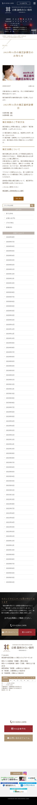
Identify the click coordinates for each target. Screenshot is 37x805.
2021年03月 (10, 527)
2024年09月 (10, 343)
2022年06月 (10, 467)
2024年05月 (10, 361)
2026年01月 (10, 269)
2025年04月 (10, 310)
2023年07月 (10, 407)
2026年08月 (10, 237)
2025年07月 (10, 297)
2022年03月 (10, 481)
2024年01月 (10, 379)
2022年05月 (10, 471)
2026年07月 (10, 241)
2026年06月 (10, 246)
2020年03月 (10, 577)
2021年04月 (10, 522)
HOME (4, 36)
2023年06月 (10, 412)
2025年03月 (10, 315)
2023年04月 (10, 421)
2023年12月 (10, 384)
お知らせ (23, 36)
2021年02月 (10, 531)
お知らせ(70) (10, 218)
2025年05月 (10, 306)
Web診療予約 (23, 3)
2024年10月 (10, 338)
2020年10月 (10, 550)
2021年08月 (10, 504)
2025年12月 (10, 274)
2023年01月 (10, 435)
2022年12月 (10, 439)
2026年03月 (10, 260)
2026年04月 (10, 255)
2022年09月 (10, 453)
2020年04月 (10, 573)
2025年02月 (10, 320)
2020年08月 (10, 559)
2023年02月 (10, 430)
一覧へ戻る (18, 198)
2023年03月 (10, 425)
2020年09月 (10, 554)
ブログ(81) (10, 222)
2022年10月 (10, 448)
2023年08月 (10, 402)
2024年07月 (10, 352)
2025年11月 (10, 278)
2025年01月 (10, 324)
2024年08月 (10, 347)
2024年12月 (10, 329)
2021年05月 (10, 517)
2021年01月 (10, 536)
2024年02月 (10, 375)
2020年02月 (10, 582)
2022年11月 (10, 444)
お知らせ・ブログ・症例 (13, 36)
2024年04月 (10, 366)
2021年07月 (10, 508)
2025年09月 (10, 287)
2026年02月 (10, 264)
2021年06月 (10, 513)
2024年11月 (10, 333)
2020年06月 (10, 568)
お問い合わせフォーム (11, 632)
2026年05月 (10, 251)
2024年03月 (10, 370)
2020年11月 (10, 545)
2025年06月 (10, 301)
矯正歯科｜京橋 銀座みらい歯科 (13, 190)
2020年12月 (10, 540)
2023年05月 (10, 416)
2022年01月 (10, 490)
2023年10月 (10, 393)
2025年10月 (10, 283)
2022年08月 (10, 458)
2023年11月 (10, 389)
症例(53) (9, 227)
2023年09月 (10, 398)
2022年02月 (10, 485)
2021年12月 (10, 494)
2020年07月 (10, 563)
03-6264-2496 (9, 3)
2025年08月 (10, 292)
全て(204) (9, 213)
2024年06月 (10, 356)
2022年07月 (10, 462)
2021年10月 (10, 499)
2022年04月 (10, 476)
